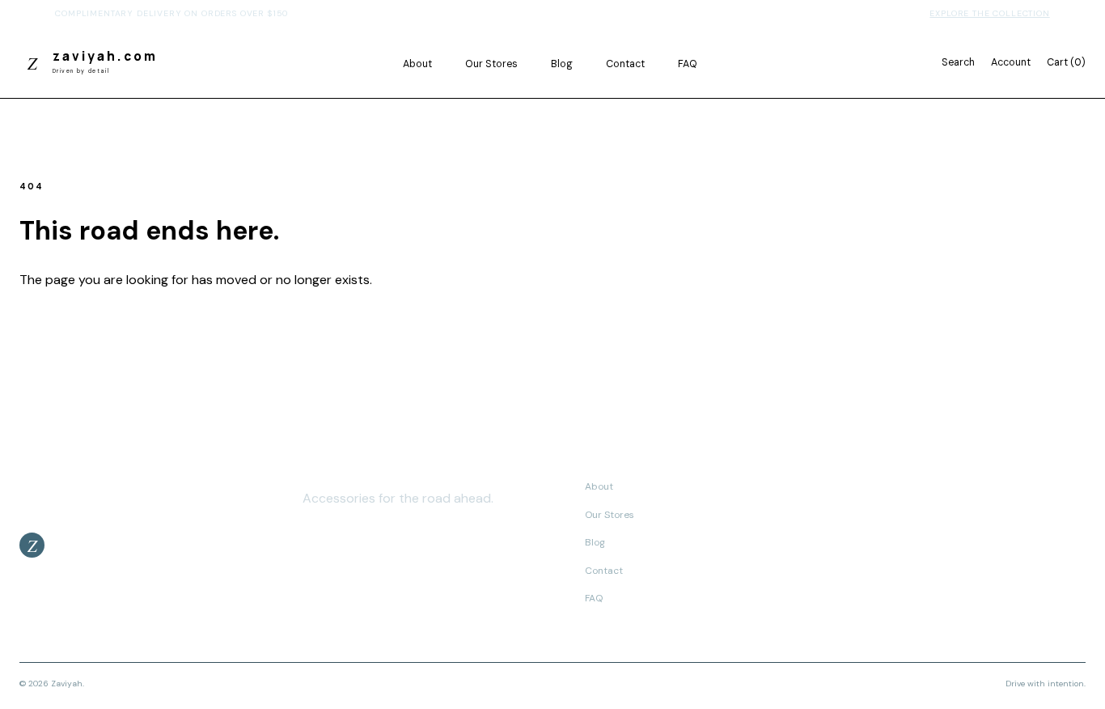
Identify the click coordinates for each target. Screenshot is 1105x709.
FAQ (687, 63)
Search (958, 62)
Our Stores (491, 63)
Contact (625, 63)
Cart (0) (1066, 62)
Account (1011, 62)
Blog (562, 63)
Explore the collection (989, 13)
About (417, 63)
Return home (73, 322)
